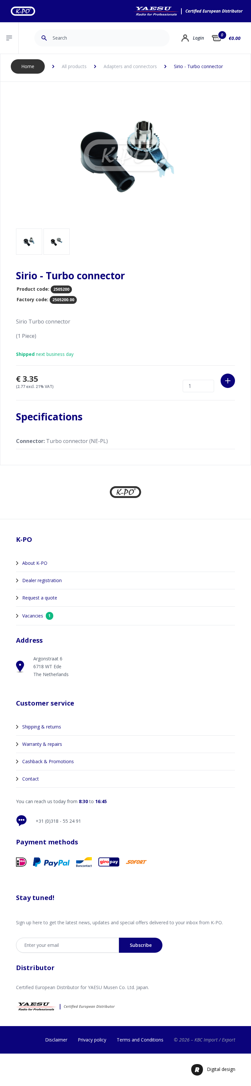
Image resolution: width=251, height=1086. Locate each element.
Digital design (221, 1069)
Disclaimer (56, 1040)
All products (74, 66)
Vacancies (36, 616)
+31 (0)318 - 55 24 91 (58, 821)
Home (27, 66)
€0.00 (235, 38)
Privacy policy (92, 1040)
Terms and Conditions (140, 1040)
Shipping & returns (41, 727)
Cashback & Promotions (48, 761)
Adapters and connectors (130, 66)
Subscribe (141, 945)
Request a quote (39, 598)
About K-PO (34, 563)
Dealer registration (42, 580)
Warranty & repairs (42, 744)
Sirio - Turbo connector (198, 66)
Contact (30, 779)
